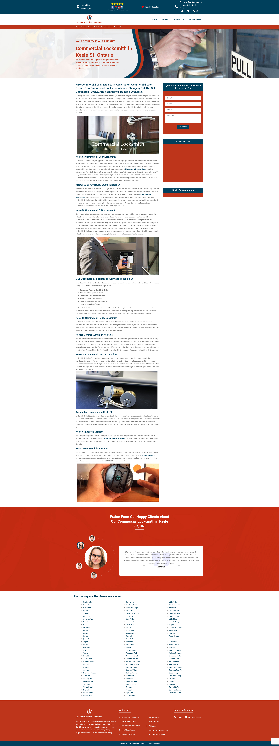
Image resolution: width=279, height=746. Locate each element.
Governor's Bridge (175, 676)
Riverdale (86, 690)
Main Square (87, 679)
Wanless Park (131, 650)
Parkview (172, 684)
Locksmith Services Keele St (90, 27)
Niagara (171, 625)
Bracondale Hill (131, 667)
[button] (94, 575)
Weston (85, 653)
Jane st (85, 650)
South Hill (129, 639)
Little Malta (173, 602)
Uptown (128, 647)
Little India (86, 670)
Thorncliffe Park (174, 687)
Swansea (172, 647)
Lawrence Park (131, 622)
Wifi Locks (152, 726)
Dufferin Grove (131, 684)
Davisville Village (132, 608)
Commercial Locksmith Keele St (111, 27)
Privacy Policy (154, 717)
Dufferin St (86, 616)
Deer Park (129, 610)
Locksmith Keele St (139, 743)
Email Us (180, 717)
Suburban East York (176, 670)
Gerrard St (86, 667)
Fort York (129, 690)
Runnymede (173, 642)
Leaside (172, 679)
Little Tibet (173, 619)
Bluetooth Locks (154, 722)
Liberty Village (174, 610)
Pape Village (173, 664)
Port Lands (86, 684)
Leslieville (86, 676)
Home (154, 19)
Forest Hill (129, 616)
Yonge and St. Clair (132, 613)
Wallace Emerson (175, 653)
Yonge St (86, 605)
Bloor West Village (132, 664)
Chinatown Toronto (175, 693)
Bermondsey (173, 673)
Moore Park (130, 630)
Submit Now (183, 127)
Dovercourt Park (131, 681)
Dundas (85, 636)
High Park (129, 693)
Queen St (86, 639)
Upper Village (130, 619)
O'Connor (172, 681)
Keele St (86, 656)
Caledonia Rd (87, 602)
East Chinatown (88, 661)
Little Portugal (174, 616)
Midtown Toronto (132, 659)
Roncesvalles (174, 639)
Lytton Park (130, 625)
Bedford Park (87, 696)
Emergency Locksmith (157, 734)
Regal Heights (174, 636)
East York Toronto (175, 690)
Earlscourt (129, 687)
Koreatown (173, 608)
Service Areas (195, 19)
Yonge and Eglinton (133, 656)
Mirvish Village (174, 622)
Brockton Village (131, 670)
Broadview (86, 647)
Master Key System (129, 721)
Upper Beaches (88, 693)
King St (85, 642)
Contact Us (179, 19)
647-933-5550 (189, 11)
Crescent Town (174, 659)
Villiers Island (88, 687)
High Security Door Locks (131, 717)
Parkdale (172, 633)
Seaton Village (174, 644)
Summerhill (130, 644)
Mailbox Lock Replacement (158, 730)
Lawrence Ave (88, 619)
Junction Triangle (175, 605)
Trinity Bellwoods (175, 650)
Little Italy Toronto (175, 613)
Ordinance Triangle (175, 627)
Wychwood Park (131, 653)
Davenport (129, 679)
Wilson (85, 610)
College (85, 633)
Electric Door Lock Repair (131, 726)
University (86, 627)
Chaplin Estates (131, 605)
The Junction (130, 696)
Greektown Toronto (89, 673)
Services (165, 19)
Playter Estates (88, 681)
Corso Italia (130, 676)
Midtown (129, 627)
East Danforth (174, 661)
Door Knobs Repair (128, 734)
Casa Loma (130, 602)
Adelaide (86, 644)
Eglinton (85, 613)
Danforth (86, 664)
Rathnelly (129, 642)
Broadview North (175, 656)
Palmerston (173, 630)
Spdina (85, 630)
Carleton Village (131, 673)
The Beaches (87, 659)
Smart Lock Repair (128, 730)
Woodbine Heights (175, 667)
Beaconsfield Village (133, 661)
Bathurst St (87, 608)
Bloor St (85, 622)
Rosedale (129, 636)
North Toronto (130, 633)
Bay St (85, 625)
